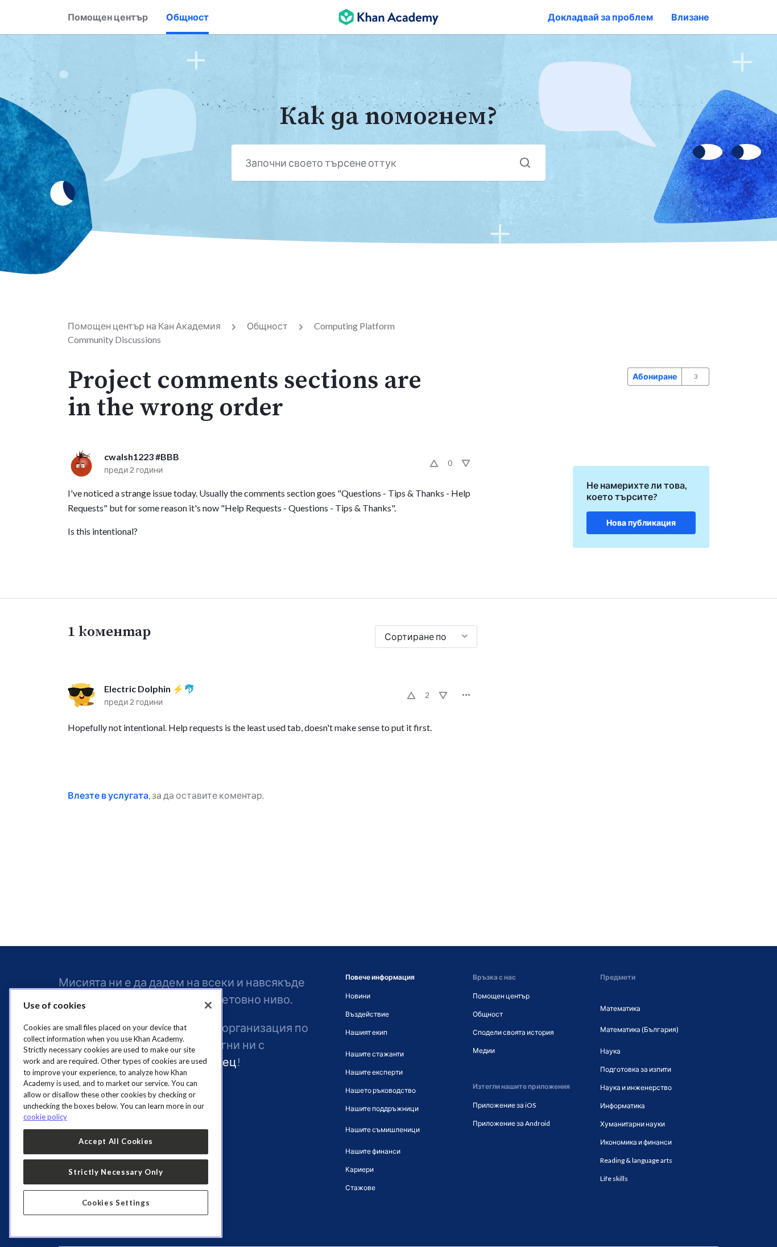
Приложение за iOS (504, 1105)
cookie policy (45, 1116)
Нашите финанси (372, 1151)
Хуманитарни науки (632, 1124)
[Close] (208, 1005)
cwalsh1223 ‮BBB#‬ (141, 456)
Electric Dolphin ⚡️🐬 (149, 688)
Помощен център (108, 16)
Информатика (622, 1105)
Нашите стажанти (374, 1054)
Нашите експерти (374, 1072)
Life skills (614, 1178)
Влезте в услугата (108, 795)
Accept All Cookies (115, 1141)
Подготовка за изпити (635, 1069)
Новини (357, 996)
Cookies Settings (116, 1202)
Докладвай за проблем (600, 16)
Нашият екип (366, 1032)
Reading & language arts (636, 1160)
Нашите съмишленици (382, 1129)
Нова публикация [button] (641, 522)
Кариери (359, 1169)
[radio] (434, 463)
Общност (187, 16)
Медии (484, 1050)
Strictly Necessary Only (115, 1171)
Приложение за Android (511, 1123)
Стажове (360, 1187)
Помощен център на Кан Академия (144, 325)
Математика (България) (639, 1029)
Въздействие (367, 1014)
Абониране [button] (655, 376)
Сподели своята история (513, 1032)
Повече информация (380, 977)
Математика (620, 1008)
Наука (610, 1051)
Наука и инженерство (636, 1087)
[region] (115, 1113)
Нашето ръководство (380, 1090)
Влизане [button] (690, 16)
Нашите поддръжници (382, 1108)
